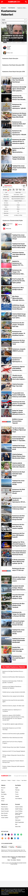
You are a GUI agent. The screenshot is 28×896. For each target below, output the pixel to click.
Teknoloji (17, 789)
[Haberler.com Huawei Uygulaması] (18, 846)
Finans (16, 792)
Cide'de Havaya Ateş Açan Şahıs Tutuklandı (13, 747)
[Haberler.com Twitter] (8, 834)
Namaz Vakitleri (4, 809)
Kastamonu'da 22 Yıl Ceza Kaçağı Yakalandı (13, 751)
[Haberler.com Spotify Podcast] (21, 834)
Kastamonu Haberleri (22, 7)
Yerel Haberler (11, 7)
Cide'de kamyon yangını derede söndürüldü (13, 692)
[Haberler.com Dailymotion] (18, 838)
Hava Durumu (4, 806)
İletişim (13, 780)
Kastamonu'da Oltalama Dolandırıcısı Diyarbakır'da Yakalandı (11, 687)
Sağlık (16, 787)
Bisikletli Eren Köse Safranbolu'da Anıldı (12, 737)
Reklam (9, 780)
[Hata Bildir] (14, 863)
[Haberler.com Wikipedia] (5, 838)
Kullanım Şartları (19, 806)
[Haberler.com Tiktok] (12, 838)
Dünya (2, 800)
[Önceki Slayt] (3, 33)
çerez (2, 890)
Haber (8, 860)
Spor (2, 789)
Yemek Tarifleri (4, 817)
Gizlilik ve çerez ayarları (7, 863)
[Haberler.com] (6, 775)
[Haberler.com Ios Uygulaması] (4, 846)
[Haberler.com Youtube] (8, 838)
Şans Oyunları (4, 813)
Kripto (2, 796)
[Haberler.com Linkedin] (15, 834)
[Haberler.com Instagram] (12, 834)
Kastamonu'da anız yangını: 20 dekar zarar (13, 705)
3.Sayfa (3, 798)
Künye (18, 780)
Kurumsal (17, 804)
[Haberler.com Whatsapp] (18, 834)
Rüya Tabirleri (4, 815)
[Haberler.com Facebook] (5, 834)
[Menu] (2, 2)
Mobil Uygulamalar (19, 822)
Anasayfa (3, 7)
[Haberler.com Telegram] (15, 838)
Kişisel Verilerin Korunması (18, 814)
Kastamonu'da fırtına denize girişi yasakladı (13, 733)
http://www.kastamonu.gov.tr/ (17, 196)
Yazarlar (17, 796)
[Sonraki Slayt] (25, 33)
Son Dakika (3, 794)
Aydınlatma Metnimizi (13, 893)
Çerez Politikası (18, 811)
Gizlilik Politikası (18, 809)
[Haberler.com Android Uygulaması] (11, 846)
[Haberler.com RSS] (2, 838)
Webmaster (18, 820)
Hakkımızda (3, 780)
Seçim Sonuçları (5, 811)
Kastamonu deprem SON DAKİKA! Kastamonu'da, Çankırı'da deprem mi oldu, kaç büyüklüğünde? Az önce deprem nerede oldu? (13, 718)
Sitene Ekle (17, 826)
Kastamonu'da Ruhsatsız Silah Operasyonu (13, 677)
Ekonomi (3, 787)
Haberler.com (4, 804)
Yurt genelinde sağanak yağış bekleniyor (12, 724)
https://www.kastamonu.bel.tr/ (17, 198)
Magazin (3, 792)
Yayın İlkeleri (24, 780)
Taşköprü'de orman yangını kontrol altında (13, 696)
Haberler (3, 785)
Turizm (16, 794)
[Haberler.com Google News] (2, 834)
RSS (16, 824)
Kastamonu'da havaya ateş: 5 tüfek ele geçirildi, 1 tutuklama (12, 681)
